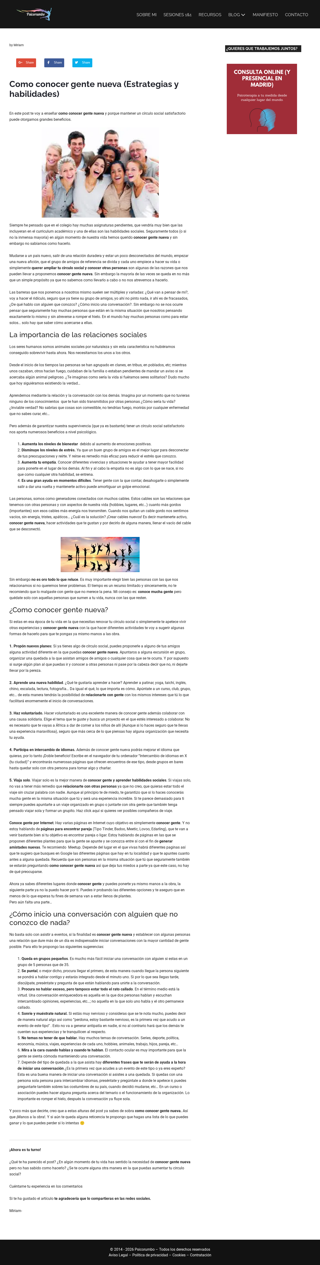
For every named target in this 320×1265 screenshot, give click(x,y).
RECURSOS (210, 14)
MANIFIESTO (265, 14)
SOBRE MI (146, 14)
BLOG (234, 14)
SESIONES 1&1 (178, 14)
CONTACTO (296, 14)
